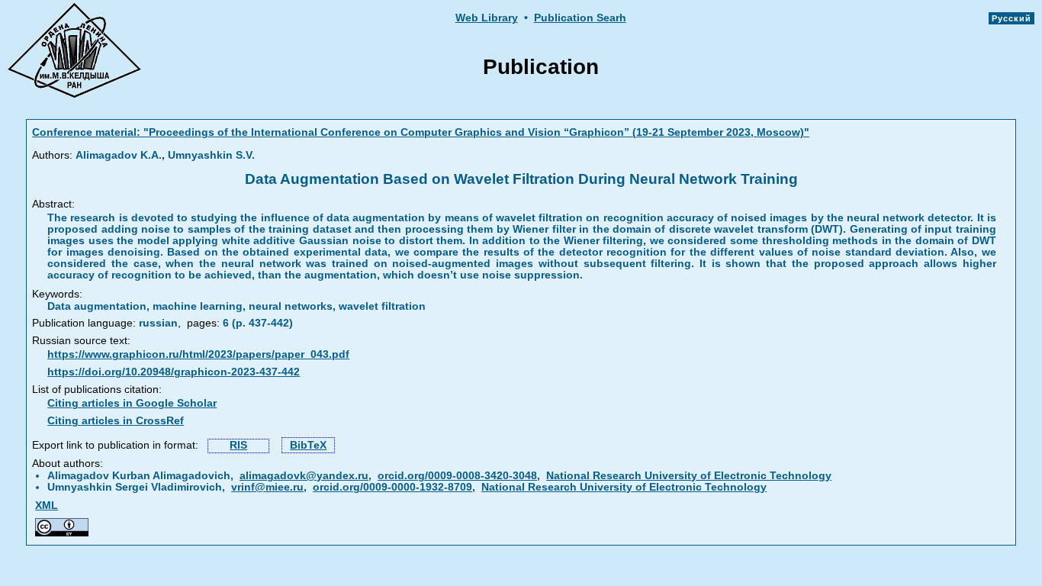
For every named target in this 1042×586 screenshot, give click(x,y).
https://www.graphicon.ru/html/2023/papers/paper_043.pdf (198, 354)
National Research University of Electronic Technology (688, 475)
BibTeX (308, 445)
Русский (1011, 18)
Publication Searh (580, 18)
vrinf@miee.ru (267, 487)
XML (46, 505)
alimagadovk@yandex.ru (304, 475)
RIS (238, 445)
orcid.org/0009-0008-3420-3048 (457, 475)
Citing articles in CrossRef (115, 421)
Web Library (486, 18)
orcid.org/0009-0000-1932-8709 (392, 487)
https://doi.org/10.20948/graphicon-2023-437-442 (173, 372)
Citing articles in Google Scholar (132, 403)
